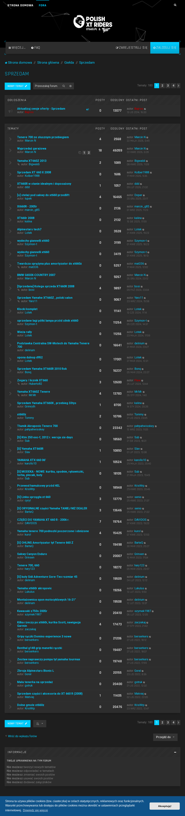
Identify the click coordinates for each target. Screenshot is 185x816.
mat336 (33, 267)
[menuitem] (35, 48)
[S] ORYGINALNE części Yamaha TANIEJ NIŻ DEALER (52, 508)
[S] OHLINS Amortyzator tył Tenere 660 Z (45, 542)
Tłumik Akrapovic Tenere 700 (37, 426)
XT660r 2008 (25, 218)
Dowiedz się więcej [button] (35, 810)
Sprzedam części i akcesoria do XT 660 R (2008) (50, 693)
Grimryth (30, 406)
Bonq (28, 372)
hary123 (30, 569)
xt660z (21, 414)
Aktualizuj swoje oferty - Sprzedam (41, 108)
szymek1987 (33, 614)
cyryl (28, 500)
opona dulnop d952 (30, 357)
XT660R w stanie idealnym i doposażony (44, 183)
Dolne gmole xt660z (30, 705)
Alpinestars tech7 (29, 229)
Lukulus (30, 591)
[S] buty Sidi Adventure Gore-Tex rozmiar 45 (47, 576)
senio (137, 497)
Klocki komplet (27, 309)
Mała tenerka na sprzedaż (35, 682)
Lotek (28, 232)
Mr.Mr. (32, 395)
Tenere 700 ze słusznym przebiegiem (43, 137)
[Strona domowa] (92, 24)
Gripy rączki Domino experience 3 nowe (44, 636)
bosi (31, 289)
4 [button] (173, 85)
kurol (28, 534)
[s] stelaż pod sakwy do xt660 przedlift (43, 195)
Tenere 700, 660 (28, 565)
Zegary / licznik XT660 (32, 380)
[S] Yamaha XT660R (30, 448)
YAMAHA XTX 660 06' (31, 460)
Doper (138, 195)
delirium (30, 350)
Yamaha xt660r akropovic (34, 588)
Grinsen (29, 557)
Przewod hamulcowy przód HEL (38, 485)
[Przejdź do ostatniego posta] (145, 108)
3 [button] (168, 85)
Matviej (29, 697)
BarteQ (29, 512)
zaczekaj (30, 629)
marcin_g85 (32, 210)
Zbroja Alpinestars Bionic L (35, 670)
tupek (28, 198)
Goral (28, 674)
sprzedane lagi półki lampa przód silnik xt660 (47, 320)
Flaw (137, 380)
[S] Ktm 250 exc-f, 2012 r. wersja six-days (45, 437)
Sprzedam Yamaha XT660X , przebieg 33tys (46, 403)
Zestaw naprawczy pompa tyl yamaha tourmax (48, 659)
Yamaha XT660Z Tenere (33, 391)
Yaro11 (33, 301)
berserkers (32, 640)
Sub (27, 440)
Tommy (29, 418)
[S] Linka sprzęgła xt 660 (33, 497)
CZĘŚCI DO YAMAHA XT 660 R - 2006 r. (43, 519)
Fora (42, 5)
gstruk (29, 685)
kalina (28, 221)
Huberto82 (35, 383)
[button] (178, 85)
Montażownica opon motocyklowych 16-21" (46, 599)
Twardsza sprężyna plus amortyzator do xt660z (49, 263)
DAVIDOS (31, 523)
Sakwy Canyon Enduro (32, 554)
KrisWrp (30, 489)
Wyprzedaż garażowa (31, 148)
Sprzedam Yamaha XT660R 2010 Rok (42, 368)
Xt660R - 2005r (27, 206)
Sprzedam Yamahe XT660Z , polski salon (44, 297)
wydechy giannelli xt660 (33, 240)
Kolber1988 (32, 175)
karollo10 (30, 463)
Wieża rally (24, 332)
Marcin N (30, 140)
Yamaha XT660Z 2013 (31, 161)
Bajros (29, 112)
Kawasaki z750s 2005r (32, 611)
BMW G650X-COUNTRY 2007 (36, 275)
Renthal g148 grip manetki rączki (39, 648)
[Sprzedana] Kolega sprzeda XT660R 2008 (45, 286)
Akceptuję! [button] (164, 806)
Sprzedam (17, 74)
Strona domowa (20, 5)
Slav (27, 452)
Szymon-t (31, 244)
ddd (27, 187)
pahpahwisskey (34, 429)
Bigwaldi (34, 164)
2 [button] (162, 85)
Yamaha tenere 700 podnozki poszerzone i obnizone (53, 531)
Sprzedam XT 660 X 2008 (34, 172)
